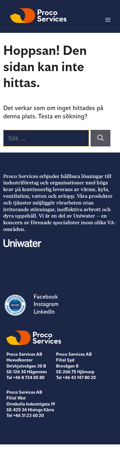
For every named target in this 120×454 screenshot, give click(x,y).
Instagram (46, 304)
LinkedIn (44, 311)
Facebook (46, 296)
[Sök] (100, 138)
